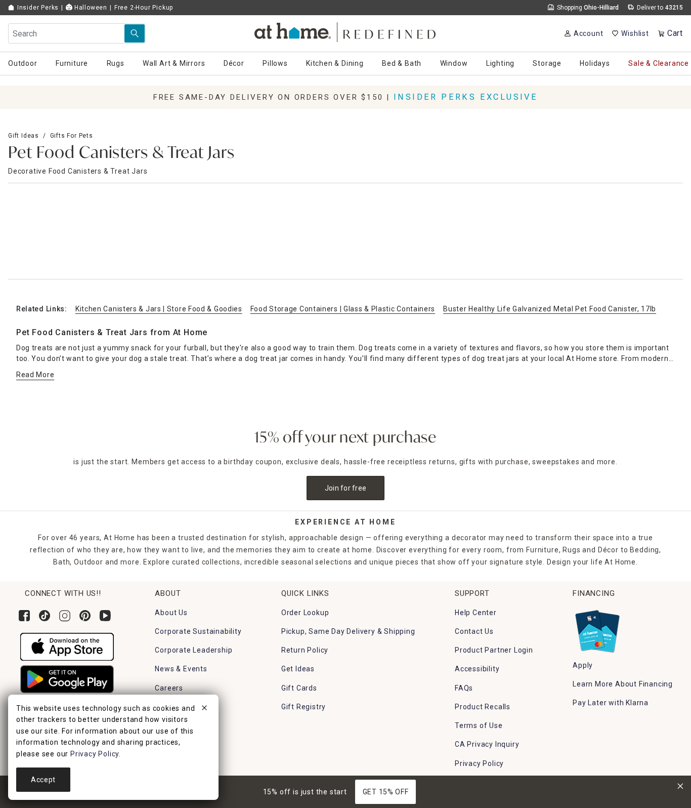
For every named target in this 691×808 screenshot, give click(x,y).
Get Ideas (298, 669)
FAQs (464, 688)
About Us (171, 613)
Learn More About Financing (623, 684)
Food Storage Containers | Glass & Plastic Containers (342, 309)
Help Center (476, 613)
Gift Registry (303, 707)
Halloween (89, 7)
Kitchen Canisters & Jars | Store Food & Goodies (158, 309)
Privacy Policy (479, 763)
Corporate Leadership (193, 650)
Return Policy (304, 650)
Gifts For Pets (71, 135)
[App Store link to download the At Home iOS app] (67, 646)
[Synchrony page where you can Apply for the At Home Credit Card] (597, 629)
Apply (583, 665)
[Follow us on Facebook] (24, 615)
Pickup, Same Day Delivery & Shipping (348, 631)
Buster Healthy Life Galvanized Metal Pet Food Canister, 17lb (549, 309)
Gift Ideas (23, 135)
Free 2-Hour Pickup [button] (143, 7)
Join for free (346, 488)
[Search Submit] (134, 33)
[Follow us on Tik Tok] (44, 615)
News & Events (181, 669)
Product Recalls (482, 707)
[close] (204, 709)
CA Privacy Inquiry (487, 744)
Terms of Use (479, 725)
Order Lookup (305, 613)
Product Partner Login (494, 650)
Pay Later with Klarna (611, 703)
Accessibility (477, 669)
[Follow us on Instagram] (65, 615)
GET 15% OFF (386, 792)
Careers (169, 688)
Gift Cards (299, 688)
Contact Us (474, 631)
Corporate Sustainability (198, 631)
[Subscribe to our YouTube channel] (105, 615)
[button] (345, 31)
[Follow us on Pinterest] (85, 615)
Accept (43, 780)
